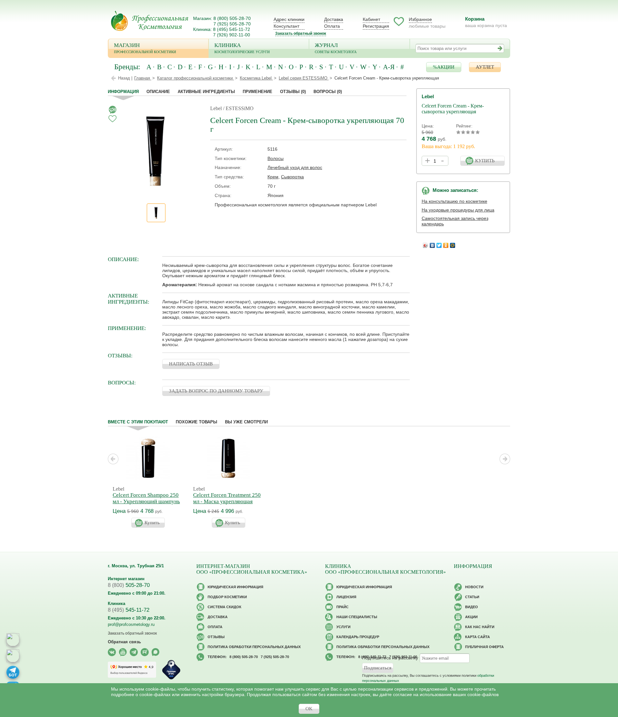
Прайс (342, 607)
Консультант (286, 26)
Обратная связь (124, 641)
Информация (123, 91)
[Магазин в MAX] (12, 655)
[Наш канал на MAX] (156, 652)
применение (257, 91)
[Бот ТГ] (12, 672)
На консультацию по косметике (454, 201)
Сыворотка (292, 176)
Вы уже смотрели (246, 422)
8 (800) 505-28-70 (232, 18)
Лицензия (346, 597)
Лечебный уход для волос (294, 167)
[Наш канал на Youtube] (123, 652)
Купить (152, 522)
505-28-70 (129, 585)
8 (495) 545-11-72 (231, 29)
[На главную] (149, 21)
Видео (471, 607)
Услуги (343, 627)
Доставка (333, 19)
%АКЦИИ (443, 67)
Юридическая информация (235, 587)
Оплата (332, 26)
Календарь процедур (357, 637)
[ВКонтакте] (432, 243)
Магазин (145, 48)
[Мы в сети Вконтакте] (112, 652)
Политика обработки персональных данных (254, 647)
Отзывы (293, 91)
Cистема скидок (224, 607)
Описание (158, 91)
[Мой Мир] (452, 243)
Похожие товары (196, 422)
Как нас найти (479, 627)
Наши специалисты (356, 617)
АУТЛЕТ (485, 67)
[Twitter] (439, 243)
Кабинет (371, 19)
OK (309, 708)
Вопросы (328, 91)
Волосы (275, 158)
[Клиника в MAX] (12, 639)
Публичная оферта (484, 647)
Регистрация (376, 26)
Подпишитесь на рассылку (390, 657)
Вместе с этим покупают (138, 422)
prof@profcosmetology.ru (131, 624)
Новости (474, 587)
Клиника (242, 48)
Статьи (472, 597)
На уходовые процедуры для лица (458, 209)
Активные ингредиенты (206, 91)
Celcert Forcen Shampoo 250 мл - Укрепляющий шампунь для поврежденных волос (146, 501)
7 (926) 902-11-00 (231, 34)
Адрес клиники (289, 19)
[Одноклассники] (446, 243)
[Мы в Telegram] (134, 652)
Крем (272, 176)
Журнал (336, 48)
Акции (471, 617)
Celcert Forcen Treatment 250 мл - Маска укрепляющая (227, 498)
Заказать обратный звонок (300, 33)
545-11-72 (128, 610)
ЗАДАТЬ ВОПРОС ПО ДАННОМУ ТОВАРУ (216, 390)
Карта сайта (477, 637)
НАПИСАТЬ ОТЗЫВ (191, 363)
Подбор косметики (227, 597)
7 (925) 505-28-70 (232, 23)
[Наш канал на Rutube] (145, 652)
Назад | (125, 78)
